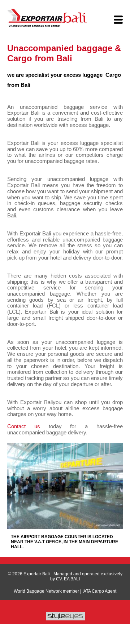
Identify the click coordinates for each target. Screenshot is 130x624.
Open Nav (118, 20)
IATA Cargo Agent (99, 591)
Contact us (23, 426)
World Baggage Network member (46, 591)
